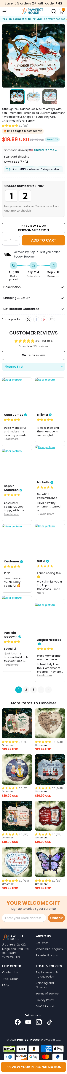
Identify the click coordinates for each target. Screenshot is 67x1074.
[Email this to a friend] (52, 319)
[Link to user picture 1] (17, 394)
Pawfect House (28, 1040)
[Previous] (5, 56)
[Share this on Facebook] (36, 319)
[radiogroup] (33, 195)
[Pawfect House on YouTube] (28, 1022)
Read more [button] (11, 439)
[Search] (53, 11)
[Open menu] (4, 11)
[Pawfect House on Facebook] (18, 1022)
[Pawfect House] (32, 11)
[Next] (62, 56)
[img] (12, 420)
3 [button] (33, 690)
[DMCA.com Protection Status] (9, 1048)
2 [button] (26, 690)
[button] (10, 126)
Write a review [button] (33, 355)
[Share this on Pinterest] (44, 319)
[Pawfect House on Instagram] (39, 1022)
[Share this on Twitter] (28, 319)
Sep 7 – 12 (21, 162)
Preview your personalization (33, 1067)
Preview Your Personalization (33, 227)
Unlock (56, 918)
